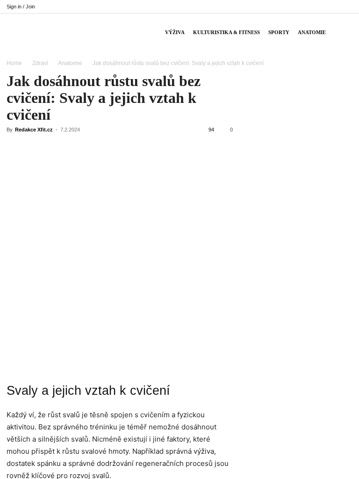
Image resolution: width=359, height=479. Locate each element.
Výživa (175, 32)
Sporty (278, 32)
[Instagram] (299, 6)
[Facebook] (284, 6)
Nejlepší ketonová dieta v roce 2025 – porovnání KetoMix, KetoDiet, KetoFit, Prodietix (296, 392)
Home (14, 63)
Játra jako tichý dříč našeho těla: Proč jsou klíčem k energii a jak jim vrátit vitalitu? (297, 173)
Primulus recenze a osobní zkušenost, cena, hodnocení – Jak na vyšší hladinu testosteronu (296, 352)
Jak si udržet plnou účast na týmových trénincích (286, 202)
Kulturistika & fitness (226, 32)
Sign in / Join (21, 6)
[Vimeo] (330, 6)
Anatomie (312, 32)
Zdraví (40, 63)
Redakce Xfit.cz (34, 129)
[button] (341, 32)
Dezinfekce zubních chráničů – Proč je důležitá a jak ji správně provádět (297, 260)
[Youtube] (345, 6)
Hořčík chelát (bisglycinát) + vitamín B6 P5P (298, 143)
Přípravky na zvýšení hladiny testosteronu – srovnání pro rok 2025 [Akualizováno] (298, 231)
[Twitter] (315, 6)
